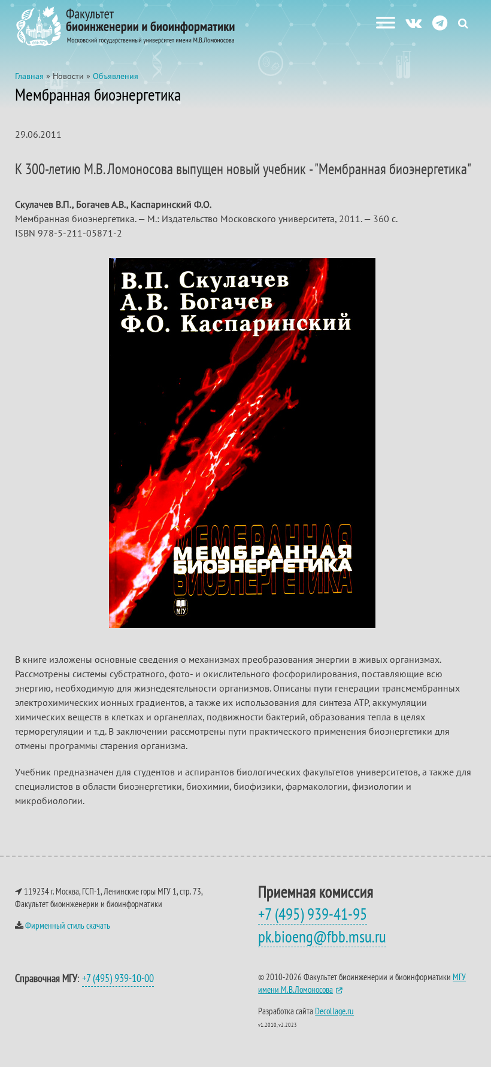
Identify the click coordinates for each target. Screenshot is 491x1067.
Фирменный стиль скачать (67, 925)
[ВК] (413, 22)
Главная (29, 76)
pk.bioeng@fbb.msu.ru (322, 936)
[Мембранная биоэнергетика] (242, 624)
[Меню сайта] (385, 23)
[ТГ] (439, 22)
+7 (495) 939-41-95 (312, 914)
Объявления (115, 76)
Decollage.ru (334, 1011)
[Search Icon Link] (463, 23)
